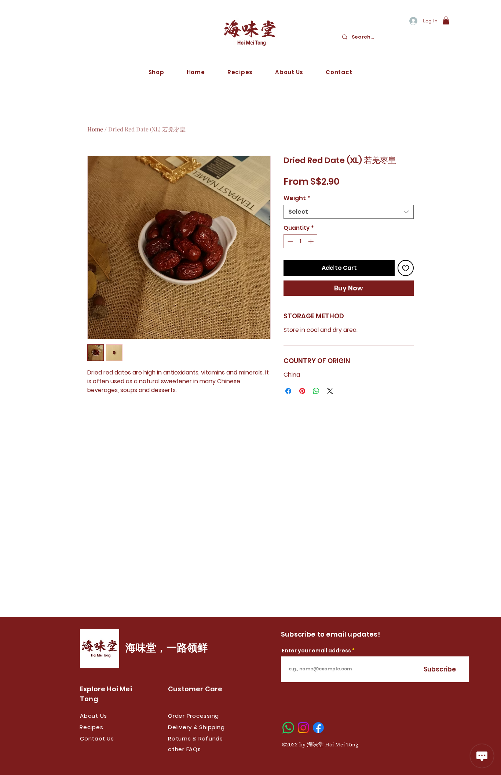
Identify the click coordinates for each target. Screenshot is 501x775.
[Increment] (312, 241)
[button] (446, 21)
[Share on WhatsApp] (316, 391)
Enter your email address (316, 650)
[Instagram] (303, 727)
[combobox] (349, 212)
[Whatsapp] (288, 727)
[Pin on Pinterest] (302, 391)
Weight (297, 198)
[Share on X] (330, 391)
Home (95, 129)
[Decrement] (290, 241)
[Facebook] (318, 727)
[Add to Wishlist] (406, 268)
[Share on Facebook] (288, 391)
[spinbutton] (301, 241)
